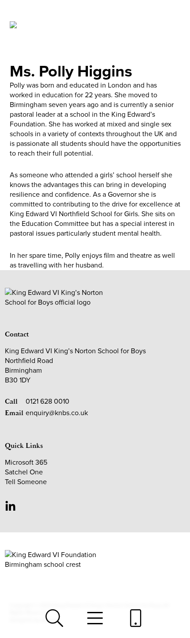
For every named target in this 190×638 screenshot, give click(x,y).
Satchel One (24, 472)
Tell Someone (26, 482)
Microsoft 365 (26, 462)
